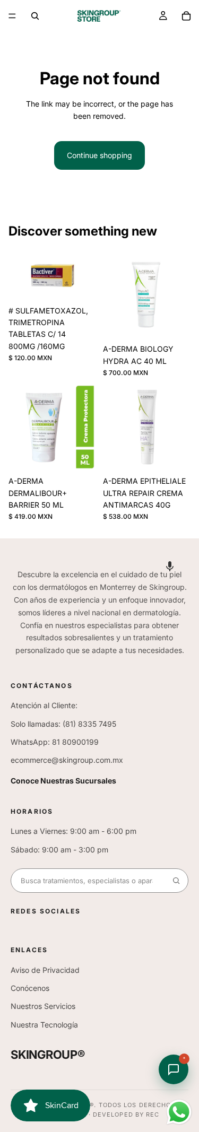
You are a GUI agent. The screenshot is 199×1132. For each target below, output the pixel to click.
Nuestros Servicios (43, 1006)
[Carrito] (186, 16)
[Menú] (12, 16)
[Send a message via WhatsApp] (179, 1112)
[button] (170, 566)
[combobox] (88, 880)
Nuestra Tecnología (44, 1024)
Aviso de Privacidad (45, 969)
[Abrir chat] (173, 1069)
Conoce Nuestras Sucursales (63, 780)
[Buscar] (35, 16)
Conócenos (30, 987)
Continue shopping (99, 155)
